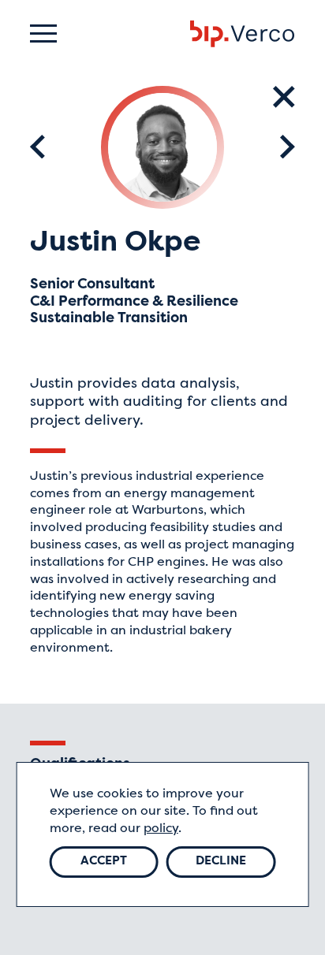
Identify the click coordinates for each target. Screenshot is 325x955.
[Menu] (43, 33)
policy (161, 829)
